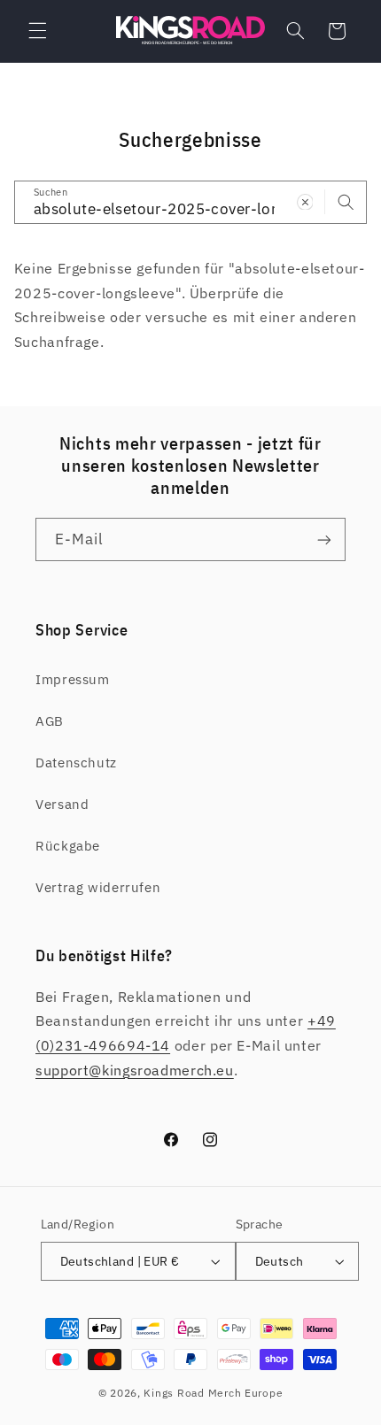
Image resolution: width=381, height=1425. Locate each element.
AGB (49, 720)
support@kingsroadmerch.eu (134, 1070)
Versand (62, 804)
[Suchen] (345, 201)
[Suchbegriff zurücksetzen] (304, 201)
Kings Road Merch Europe (213, 1392)
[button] (37, 31)
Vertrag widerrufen (97, 887)
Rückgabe (67, 845)
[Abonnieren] (324, 539)
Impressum (72, 679)
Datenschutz (76, 762)
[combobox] (191, 202)
